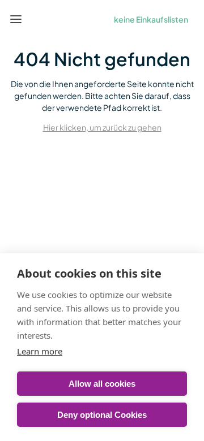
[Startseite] (41, 19)
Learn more (39, 351)
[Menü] (15, 19)
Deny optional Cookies (102, 415)
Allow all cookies (102, 383)
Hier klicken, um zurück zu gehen (102, 127)
